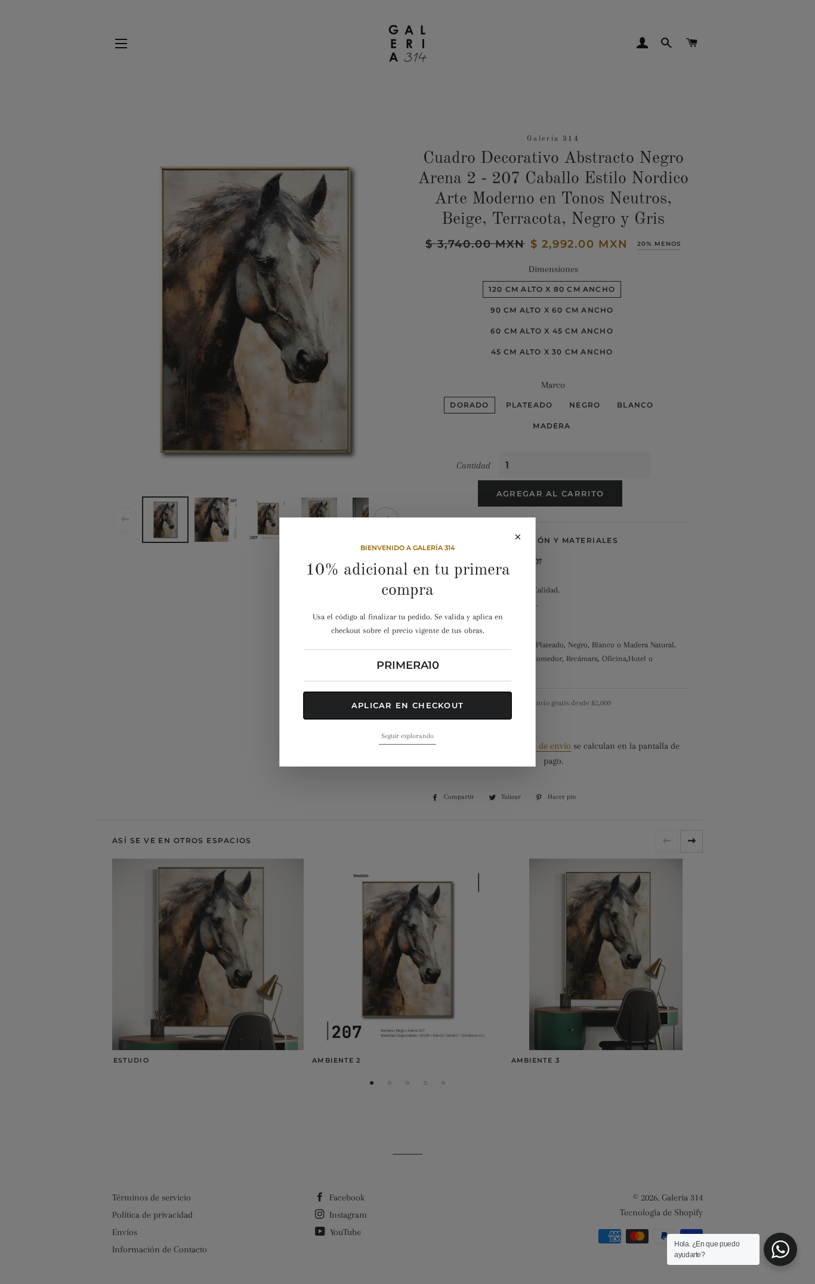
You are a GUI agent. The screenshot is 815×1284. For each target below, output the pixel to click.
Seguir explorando (407, 736)
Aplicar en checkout (407, 705)
